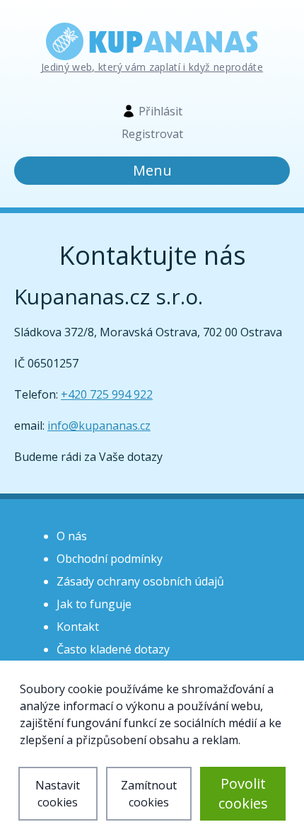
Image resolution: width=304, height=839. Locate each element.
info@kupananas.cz (99, 425)
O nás (72, 536)
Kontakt (78, 626)
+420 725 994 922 (107, 394)
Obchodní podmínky (110, 558)
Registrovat (152, 134)
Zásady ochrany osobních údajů (140, 581)
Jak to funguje (94, 604)
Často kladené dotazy (113, 649)
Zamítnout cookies (149, 793)
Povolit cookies (243, 793)
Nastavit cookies (57, 793)
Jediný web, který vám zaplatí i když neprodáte (152, 67)
